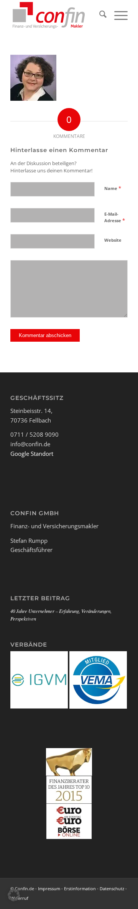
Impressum (49, 888)
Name (112, 188)
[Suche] (99, 15)
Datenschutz (112, 888)
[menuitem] (99, 15)
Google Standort (31, 453)
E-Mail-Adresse (114, 217)
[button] (14, 895)
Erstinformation (80, 888)
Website (113, 240)
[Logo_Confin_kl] (57, 15)
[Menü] (117, 15)
